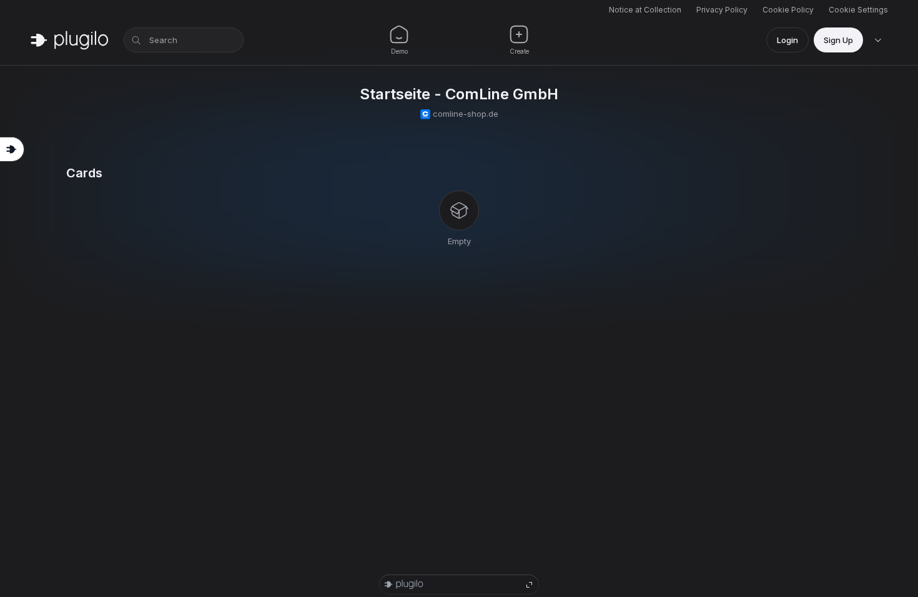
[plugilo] (69, 40)
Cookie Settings (858, 9)
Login (787, 40)
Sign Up (838, 40)
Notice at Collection (645, 9)
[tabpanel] (459, 207)
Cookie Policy (788, 9)
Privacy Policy (722, 9)
